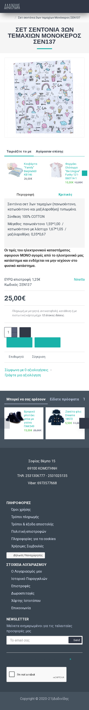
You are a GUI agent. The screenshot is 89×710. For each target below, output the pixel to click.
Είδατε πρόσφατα (64, 399)
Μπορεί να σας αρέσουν (26, 399)
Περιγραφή (25, 194)
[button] (4, 173)
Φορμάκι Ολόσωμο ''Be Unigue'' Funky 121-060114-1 (72, 171)
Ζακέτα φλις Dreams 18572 (73, 415)
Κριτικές (65, 194)
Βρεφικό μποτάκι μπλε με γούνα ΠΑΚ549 (29, 419)
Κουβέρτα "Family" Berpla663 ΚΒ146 (30, 169)
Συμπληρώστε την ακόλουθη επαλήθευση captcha (33, 661)
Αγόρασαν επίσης (50, 151)
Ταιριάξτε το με (19, 151)
